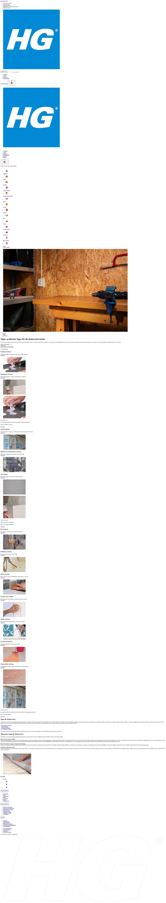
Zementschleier (10, 346)
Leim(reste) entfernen (5, 727)
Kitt (1, 346)
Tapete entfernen (4, 726)
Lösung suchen (4, 71)
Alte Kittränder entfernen (6, 729)
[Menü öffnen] (1, 86)
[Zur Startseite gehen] (83, 39)
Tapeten (4, 346)
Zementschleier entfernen (6, 725)
